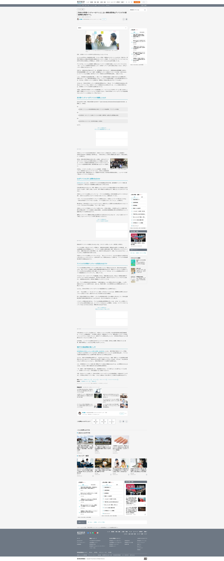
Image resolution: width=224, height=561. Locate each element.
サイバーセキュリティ (81, 542)
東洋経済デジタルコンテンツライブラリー (97, 546)
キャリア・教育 (93, 5)
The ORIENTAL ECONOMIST (95, 540)
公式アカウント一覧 (102, 552)
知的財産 (99, 555)
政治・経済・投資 (85, 5)
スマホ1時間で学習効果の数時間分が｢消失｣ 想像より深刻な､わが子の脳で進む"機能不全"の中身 (103, 470)
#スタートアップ (103, 379)
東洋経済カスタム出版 (129, 542)
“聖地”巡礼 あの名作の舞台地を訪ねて (139, 214)
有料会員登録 (137, 2)
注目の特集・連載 (134, 231)
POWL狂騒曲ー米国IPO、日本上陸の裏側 (138, 244)
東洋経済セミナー (112, 546)
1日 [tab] (107, 484)
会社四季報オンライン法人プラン (115, 542)
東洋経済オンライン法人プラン (115, 540)
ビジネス (79, 5)
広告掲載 (109, 552)
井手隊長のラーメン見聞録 (138, 222)
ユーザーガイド (140, 547)
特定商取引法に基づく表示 (107, 555)
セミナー (112, 2)
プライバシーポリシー (92, 555)
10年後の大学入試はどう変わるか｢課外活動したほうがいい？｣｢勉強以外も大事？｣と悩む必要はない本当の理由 (139, 470)
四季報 (117, 2)
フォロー (104, 19)
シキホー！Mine (92, 547)
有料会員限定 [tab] (142, 32)
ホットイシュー (136, 225)
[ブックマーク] (123, 19)
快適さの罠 (138, 268)
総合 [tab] (134, 32)
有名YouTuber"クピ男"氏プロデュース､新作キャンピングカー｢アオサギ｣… (139, 41)
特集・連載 (96, 2)
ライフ (99, 5)
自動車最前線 (135, 202)
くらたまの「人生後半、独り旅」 (139, 211)
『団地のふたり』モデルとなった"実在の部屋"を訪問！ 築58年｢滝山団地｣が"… (139, 47)
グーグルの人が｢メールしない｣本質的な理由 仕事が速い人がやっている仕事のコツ (111, 401)
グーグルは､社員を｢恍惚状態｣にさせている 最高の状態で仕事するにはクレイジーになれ (85, 406)
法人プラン (139, 546)
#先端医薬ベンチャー (85, 381)
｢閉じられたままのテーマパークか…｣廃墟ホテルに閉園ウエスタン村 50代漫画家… (139, 53)
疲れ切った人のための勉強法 (140, 261)
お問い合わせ (132, 555)
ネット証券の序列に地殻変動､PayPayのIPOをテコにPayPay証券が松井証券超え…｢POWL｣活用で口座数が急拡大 (131, 500)
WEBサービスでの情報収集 (82, 555)
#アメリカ (95, 379)
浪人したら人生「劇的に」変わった (139, 217)
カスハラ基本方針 (125, 555)
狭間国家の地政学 (139, 276)
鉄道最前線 (135, 205)
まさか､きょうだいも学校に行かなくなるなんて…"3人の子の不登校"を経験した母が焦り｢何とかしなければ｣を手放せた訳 (85, 470)
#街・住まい (133, 252)
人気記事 (133, 29)
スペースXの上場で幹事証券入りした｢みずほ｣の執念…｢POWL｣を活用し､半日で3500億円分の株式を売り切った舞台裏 (131, 510)
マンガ (108, 2)
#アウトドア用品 (143, 252)
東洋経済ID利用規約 (117, 555)
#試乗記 (137, 252)
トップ (87, 2)
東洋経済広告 (127, 540)
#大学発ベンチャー (87, 379)
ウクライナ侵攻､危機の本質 (138, 219)
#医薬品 (93, 381)
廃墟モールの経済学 (137, 208)
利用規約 (138, 549)
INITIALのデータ (81, 182)
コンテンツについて (141, 542)
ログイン (143, 2)
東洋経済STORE (93, 544)
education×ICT (79, 540)
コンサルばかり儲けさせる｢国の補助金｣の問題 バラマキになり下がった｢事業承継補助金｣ (111, 406)
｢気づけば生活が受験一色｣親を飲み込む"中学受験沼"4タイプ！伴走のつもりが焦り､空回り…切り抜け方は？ (121, 470)
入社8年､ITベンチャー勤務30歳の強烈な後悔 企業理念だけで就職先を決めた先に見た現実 (85, 396)
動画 (105, 2)
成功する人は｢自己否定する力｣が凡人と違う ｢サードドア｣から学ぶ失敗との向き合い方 (111, 396)
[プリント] (126, 19)
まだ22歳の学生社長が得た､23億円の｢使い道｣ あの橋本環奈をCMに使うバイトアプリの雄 (85, 391)
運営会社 (90, 552)
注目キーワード (134, 249)
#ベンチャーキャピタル (113, 379)
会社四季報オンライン (94, 542)
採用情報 (95, 552)
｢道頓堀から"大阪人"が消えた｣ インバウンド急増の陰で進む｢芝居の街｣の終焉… (139, 59)
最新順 (91, 2)
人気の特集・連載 (135, 194)
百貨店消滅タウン (136, 199)
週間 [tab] (117, 484)
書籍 (122, 2)
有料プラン (139, 544)
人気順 (101, 2)
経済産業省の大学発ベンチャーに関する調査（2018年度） (91, 351)
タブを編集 (144, 5)
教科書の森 (127, 544)
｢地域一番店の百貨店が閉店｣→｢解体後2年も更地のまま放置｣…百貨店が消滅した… (139, 35)
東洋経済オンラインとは (134, 9)
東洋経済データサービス (113, 544)
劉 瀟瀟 (80, 19)
